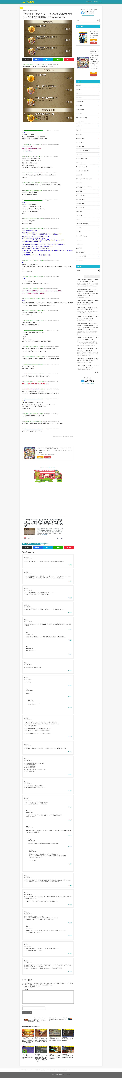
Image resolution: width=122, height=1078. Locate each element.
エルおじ (79, 121)
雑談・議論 (80, 252)
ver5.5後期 (80, 199)
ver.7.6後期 (80, 101)
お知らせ (79, 260)
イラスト (79, 244)
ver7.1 (79, 126)
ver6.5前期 (80, 146)
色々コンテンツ (81, 166)
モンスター (80, 207)
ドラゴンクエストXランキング (88, 15)
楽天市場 (47, 457)
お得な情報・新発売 (82, 223)
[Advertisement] (48, 498)
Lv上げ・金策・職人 (82, 170)
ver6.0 (79, 191)
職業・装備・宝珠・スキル (34, 543)
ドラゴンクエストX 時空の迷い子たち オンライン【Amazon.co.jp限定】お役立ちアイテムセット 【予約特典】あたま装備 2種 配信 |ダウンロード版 (54, 450)
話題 (78, 130)
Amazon (40, 457)
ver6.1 (79, 183)
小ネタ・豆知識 (81, 236)
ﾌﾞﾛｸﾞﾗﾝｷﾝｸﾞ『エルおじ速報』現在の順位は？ (48, 467)
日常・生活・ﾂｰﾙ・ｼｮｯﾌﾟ (83, 187)
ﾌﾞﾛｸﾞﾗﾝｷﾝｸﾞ (89, 1)
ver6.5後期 (80, 138)
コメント (25, 989)
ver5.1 (79, 240)
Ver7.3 (79, 105)
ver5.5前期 (80, 203)
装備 (43, 543)
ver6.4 (79, 154)
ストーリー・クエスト (83, 150)
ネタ (78, 231)
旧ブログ (96, 1)
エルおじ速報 (27, 1)
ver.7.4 (21, 7)
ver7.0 (79, 134)
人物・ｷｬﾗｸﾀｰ (81, 195)
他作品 (79, 211)
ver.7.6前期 (80, 109)
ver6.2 (79, 174)
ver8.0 (79, 93)
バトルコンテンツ (82, 158)
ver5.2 (79, 227)
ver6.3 (79, 162)
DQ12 (78, 85)
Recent (88, 276)
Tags (96, 276)
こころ (47, 543)
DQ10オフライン (81, 117)
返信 (71, 564)
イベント (79, 142)
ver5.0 (79, 248)
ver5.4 (79, 215)
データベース (81, 256)
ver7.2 (79, 113)
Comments (80, 276)
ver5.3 (79, 219)
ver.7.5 (79, 89)
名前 (23, 1005)
